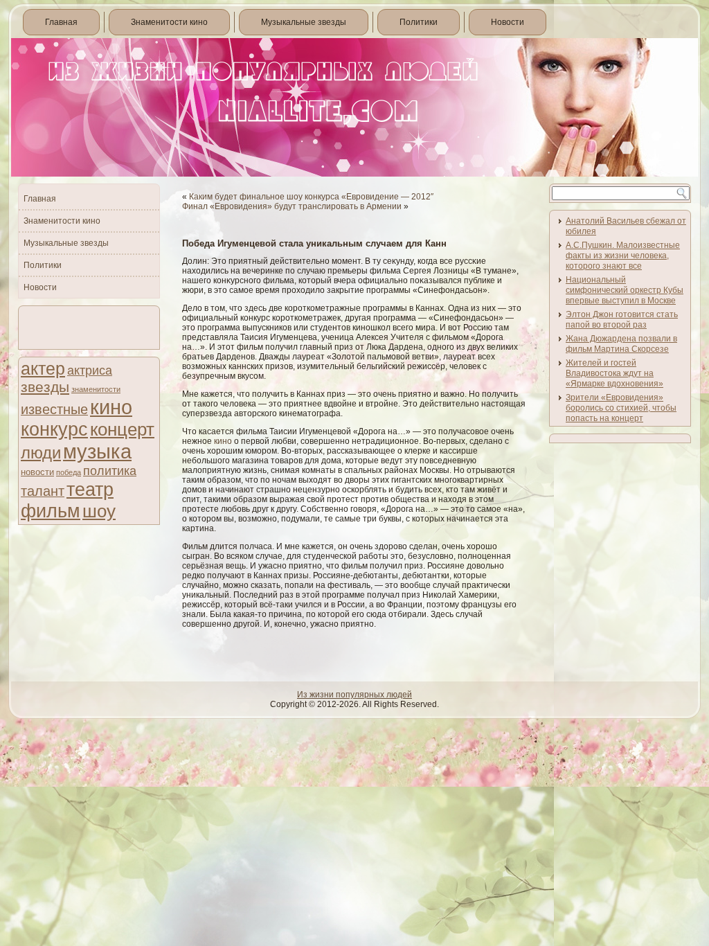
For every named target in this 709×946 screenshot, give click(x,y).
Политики (419, 22)
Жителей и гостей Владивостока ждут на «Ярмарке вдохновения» (614, 373)
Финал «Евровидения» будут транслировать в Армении (292, 206)
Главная (61, 22)
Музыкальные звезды (303, 22)
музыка (97, 451)
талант (42, 491)
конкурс (54, 429)
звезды (45, 387)
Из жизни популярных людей (354, 694)
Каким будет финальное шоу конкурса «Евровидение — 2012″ (311, 197)
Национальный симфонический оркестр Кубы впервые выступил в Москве (624, 290)
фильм (50, 511)
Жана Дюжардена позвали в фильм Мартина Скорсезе (621, 344)
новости (37, 472)
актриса (89, 370)
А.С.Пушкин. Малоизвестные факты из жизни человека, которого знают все (623, 255)
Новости (507, 22)
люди (41, 452)
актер (43, 368)
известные (54, 409)
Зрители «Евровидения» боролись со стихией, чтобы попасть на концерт (621, 408)
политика (109, 470)
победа (68, 472)
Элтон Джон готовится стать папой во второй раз (622, 320)
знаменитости (95, 389)
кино (111, 406)
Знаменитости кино (169, 22)
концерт (122, 429)
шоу (99, 511)
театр (90, 489)
